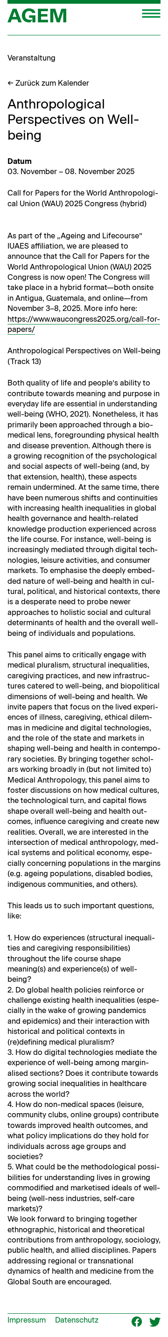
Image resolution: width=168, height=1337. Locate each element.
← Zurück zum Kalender (48, 83)
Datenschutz (76, 1320)
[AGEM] (36, 19)
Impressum (26, 1320)
